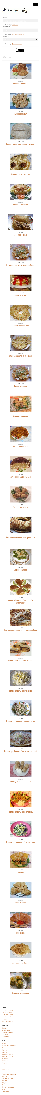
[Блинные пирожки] (20, 71)
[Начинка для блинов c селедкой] (20, 799)
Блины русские (20, 933)
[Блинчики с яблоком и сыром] (20, 343)
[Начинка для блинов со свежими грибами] (20, 617)
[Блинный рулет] (20, 101)
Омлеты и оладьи (8, 1078)
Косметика (5, 1036)
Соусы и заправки (8, 1087)
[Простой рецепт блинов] (20, 950)
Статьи (4, 1028)
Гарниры (5, 1050)
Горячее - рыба (7, 1056)
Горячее (5, 1052)
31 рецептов (7, 57)
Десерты (5, 1058)
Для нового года (17, 44)
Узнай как (20, 141)
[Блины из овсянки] (20, 283)
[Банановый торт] (20, 557)
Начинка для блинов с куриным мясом (20, 721)
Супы (3, 1089)
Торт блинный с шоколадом (20, 477)
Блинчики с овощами (20, 993)
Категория (6, 26)
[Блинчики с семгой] (20, 192)
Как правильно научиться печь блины (20, 265)
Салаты (21, 34)
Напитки (5, 1076)
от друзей (20, 293)
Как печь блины (20, 386)
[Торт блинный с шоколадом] (20, 464)
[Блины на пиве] (20, 890)
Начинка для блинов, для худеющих (20, 537)
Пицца (4, 1082)
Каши (3, 1072)
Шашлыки (5, 1091)
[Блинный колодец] (20, 404)
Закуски (4, 1063)
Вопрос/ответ (6, 1030)
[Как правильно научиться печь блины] (20, 252)
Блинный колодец (20, 416)
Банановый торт (20, 570)
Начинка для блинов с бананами (20, 661)
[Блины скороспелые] (20, 313)
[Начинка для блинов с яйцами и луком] (20, 829)
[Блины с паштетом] (20, 494)
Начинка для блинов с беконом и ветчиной (20, 751)
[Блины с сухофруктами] (20, 162)
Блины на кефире (20, 872)
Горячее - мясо (7, 1054)
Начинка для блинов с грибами (20, 782)
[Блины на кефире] (20, 859)
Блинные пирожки (20, 84)
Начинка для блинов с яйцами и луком (20, 842)
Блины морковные (20, 447)
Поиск (5, 17)
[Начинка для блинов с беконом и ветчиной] (20, 738)
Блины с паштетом (20, 507)
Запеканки (5, 1070)
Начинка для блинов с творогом (20, 691)
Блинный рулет (20, 114)
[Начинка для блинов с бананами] (20, 648)
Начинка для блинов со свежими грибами (20, 630)
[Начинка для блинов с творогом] (20, 678)
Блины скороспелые (20, 326)
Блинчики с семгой (20, 205)
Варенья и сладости (9, 1045)
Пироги (4, 1080)
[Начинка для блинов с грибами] (20, 769)
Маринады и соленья (9, 1074)
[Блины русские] (20, 920)
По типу (6, 36)
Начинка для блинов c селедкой (20, 812)
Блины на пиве (20, 903)
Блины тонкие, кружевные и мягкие (20, 144)
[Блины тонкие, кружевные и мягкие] (20, 131)
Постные (15, 34)
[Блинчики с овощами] (20, 980)
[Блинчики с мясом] (20, 222)
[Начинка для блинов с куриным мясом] (20, 708)
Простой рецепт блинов (20, 963)
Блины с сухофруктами (20, 174)
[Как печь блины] (20, 373)
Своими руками (7, 1032)
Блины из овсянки (20, 295)
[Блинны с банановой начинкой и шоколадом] (20, 587)
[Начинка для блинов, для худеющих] (20, 525)
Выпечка (5, 1048)
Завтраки (5, 1061)
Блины (20, 81)
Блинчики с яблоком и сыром (20, 356)
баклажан (15, 25)
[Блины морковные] (20, 434)
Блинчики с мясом (20, 235)
